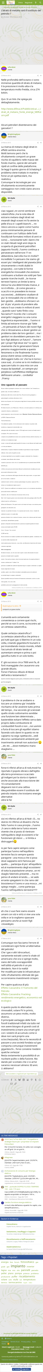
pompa (18, 1273)
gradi (3, 1266)
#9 (41, 938)
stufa (15, 1279)
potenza (26, 1273)
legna (4, 1270)
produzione (5, 1276)
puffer (14, 1276)
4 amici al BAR (9, 1167)
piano (11, 1273)
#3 (41, 207)
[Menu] (3, 2)
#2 (41, 143)
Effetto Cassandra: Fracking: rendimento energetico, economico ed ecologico (21, 997)
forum (16, 1262)
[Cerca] (40, 2)
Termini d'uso (15, 1342)
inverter (30, 1266)
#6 (41, 763)
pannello (34, 1270)
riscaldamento (27, 1276)
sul (20, 1279)
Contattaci (5, 1342)
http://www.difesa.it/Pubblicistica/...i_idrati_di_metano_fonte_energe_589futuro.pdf (21, 112)
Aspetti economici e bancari (14, 1212)
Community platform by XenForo (20, 1356)
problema (35, 1273)
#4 (41, 601)
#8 (41, 907)
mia (9, 1270)
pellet (4, 1273)
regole (25, 1283)
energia (4, 1262)
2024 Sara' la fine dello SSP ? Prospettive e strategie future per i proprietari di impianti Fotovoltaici (22, 1141)
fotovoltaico (27, 1262)
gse (8, 1266)
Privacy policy (26, 1342)
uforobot (6, 17)
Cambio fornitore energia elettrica (18, 1202)
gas (37, 1262)
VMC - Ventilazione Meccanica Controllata (19, 1199)
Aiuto (34, 1342)
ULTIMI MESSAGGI (9, 1135)
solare (4, 1279)
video (30, 1283)
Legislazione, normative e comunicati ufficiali (20, 1183)
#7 (41, 815)
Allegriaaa (8, 1157)
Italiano (9, 1338)
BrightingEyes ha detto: (11, 606)
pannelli (25, 1270)
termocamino (15, 1282)
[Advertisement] (21, 40)
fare (11, 1262)
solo (10, 1279)
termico (4, 1282)
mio (13, 1270)
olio (18, 1270)
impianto (18, 1266)
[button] (2, 1338)
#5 (41, 696)
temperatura (29, 1279)
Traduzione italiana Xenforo (10, 1359)
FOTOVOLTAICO (10, 1154)
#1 (41, 76)
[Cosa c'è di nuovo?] (35, 2)
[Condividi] (37, 75)
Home (4, 1344)
